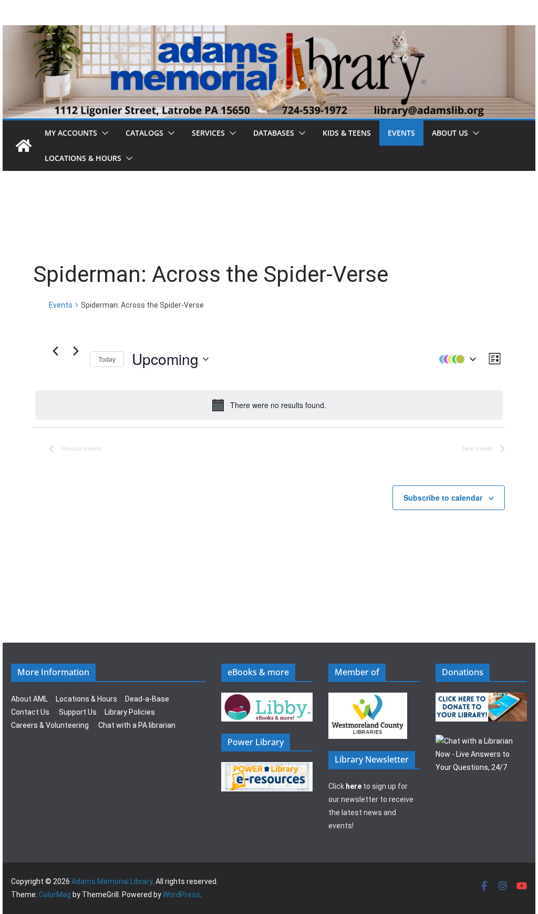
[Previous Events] (55, 351)
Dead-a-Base (147, 699)
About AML (29, 699)
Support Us (78, 712)
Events (401, 133)
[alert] (269, 405)
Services (208, 133)
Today (107, 358)
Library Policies (130, 712)
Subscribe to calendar (443, 497)
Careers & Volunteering (50, 725)
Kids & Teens (347, 133)
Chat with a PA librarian (136, 725)
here (353, 786)
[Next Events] (75, 351)
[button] (103, 133)
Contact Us (30, 712)
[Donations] (481, 699)
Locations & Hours (86, 699)
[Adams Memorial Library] (269, 32)
